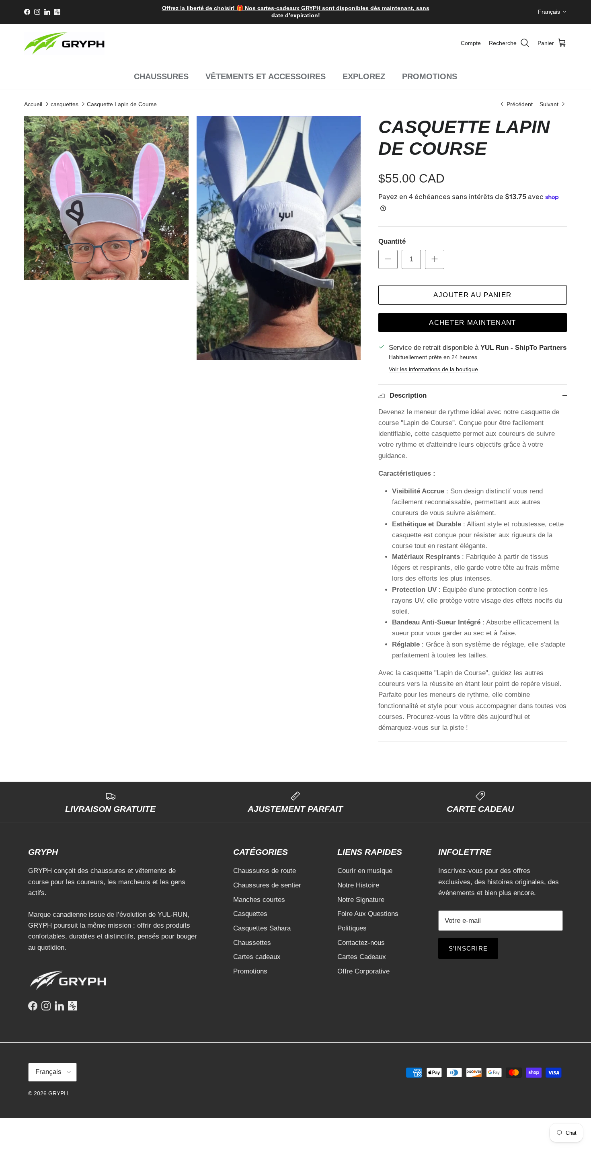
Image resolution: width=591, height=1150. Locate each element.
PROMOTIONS (429, 76)
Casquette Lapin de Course (122, 104)
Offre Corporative (363, 971)
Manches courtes (259, 900)
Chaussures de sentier (267, 885)
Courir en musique (364, 871)
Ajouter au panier (472, 295)
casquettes (64, 104)
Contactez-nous (361, 943)
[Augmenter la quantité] (434, 259)
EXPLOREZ (364, 76)
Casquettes (250, 914)
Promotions (250, 971)
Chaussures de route (264, 871)
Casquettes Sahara (262, 928)
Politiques (352, 928)
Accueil (33, 104)
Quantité (392, 241)
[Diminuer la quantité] (388, 259)
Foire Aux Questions (367, 914)
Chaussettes (252, 943)
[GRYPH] (64, 43)
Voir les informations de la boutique (433, 369)
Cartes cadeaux (257, 957)
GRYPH (58, 1093)
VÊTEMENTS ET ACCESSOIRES (265, 76)
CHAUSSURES (161, 76)
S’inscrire (468, 948)
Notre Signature (360, 900)
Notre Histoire (358, 885)
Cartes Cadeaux (361, 957)
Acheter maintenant (472, 323)
